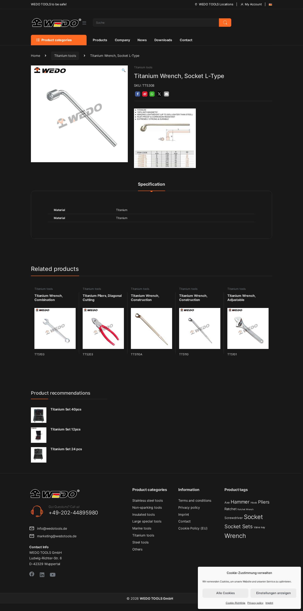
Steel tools (140, 542)
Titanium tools (65, 56)
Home (35, 56)
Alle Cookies (225, 593)
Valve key (259, 527)
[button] (124, 70)
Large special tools (146, 521)
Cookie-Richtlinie (235, 602)
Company (122, 40)
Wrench (235, 535)
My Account (253, 4)
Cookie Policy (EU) (192, 528)
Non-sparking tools (147, 507)
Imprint (269, 602)
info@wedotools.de (50, 528)
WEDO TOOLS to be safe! (48, 4)
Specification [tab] (151, 184)
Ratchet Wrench (245, 509)
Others (137, 549)
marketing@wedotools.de (55, 536)
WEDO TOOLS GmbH (156, 598)
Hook (254, 502)
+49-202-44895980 (73, 513)
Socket (253, 516)
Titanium (121, 218)
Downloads (163, 40)
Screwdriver (233, 518)
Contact (186, 40)
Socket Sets (238, 526)
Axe (227, 502)
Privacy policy (255, 602)
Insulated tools (143, 514)
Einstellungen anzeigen (273, 593)
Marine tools (141, 528)
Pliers (263, 502)
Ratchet (230, 509)
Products (100, 40)
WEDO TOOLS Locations (216, 4)
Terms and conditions (194, 500)
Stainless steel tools (147, 500)
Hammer (240, 502)
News (142, 40)
